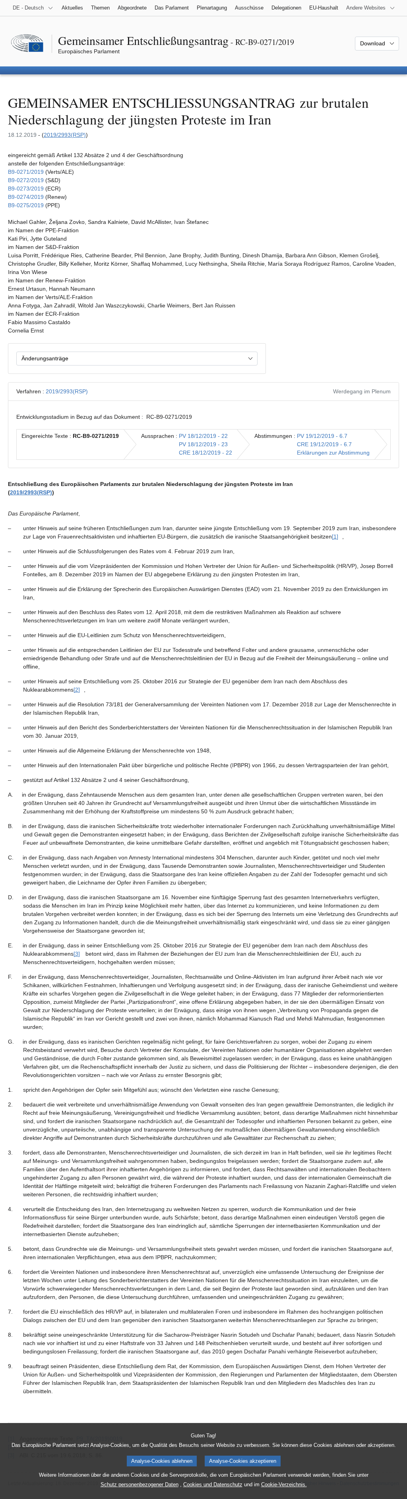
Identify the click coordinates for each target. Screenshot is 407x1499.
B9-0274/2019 (26, 197)
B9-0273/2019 (26, 188)
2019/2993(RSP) (65, 135)
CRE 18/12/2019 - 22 (205, 452)
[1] (335, 536)
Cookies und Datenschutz (212, 1484)
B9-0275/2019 (26, 205)
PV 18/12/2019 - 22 (203, 436)
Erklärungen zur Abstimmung (333, 452)
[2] (77, 689)
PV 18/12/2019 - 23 (203, 444)
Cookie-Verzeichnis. (284, 1484)
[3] (77, 954)
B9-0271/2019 (26, 172)
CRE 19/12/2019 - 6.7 (324, 444)
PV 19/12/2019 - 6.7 (322, 436)
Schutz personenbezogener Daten (139, 1484)
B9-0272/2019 (26, 180)
